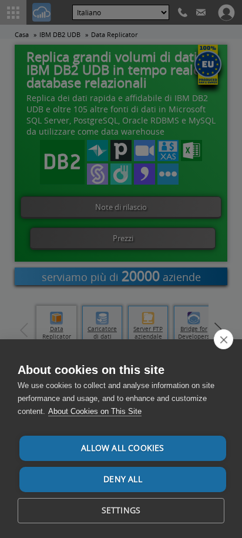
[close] (223, 339)
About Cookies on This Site (95, 411)
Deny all (122, 479)
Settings (121, 510)
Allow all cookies (122, 448)
